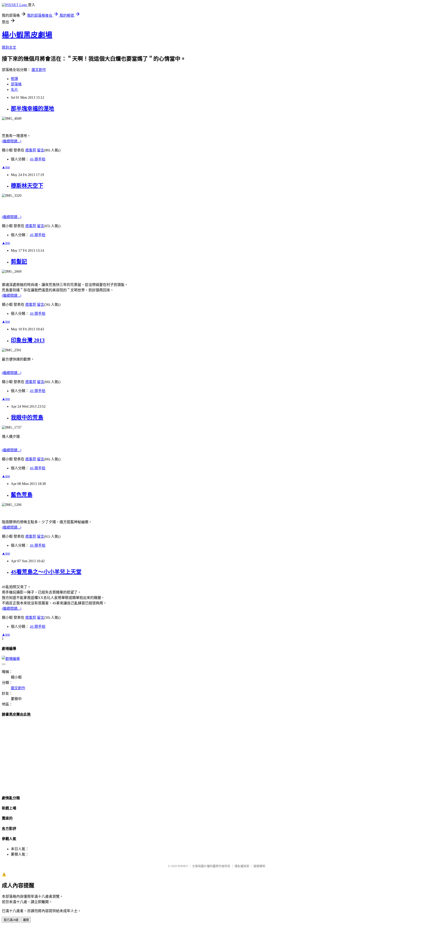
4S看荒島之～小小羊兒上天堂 (46, 572)
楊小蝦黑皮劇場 (27, 35)
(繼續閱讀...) (11, 141)
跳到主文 (9, 47)
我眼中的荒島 (27, 417)
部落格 (16, 84)
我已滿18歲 (11, 920)
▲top (6, 167)
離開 (26, 920)
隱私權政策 (242, 866)
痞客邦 (30, 150)
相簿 (14, 79)
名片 (14, 89)
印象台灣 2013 (28, 340)
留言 (40, 150)
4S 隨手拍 (37, 159)
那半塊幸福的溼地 (32, 109)
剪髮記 (19, 262)
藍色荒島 (21, 495)
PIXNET (183, 866)
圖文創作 (39, 70)
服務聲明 (259, 866)
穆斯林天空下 (27, 186)
